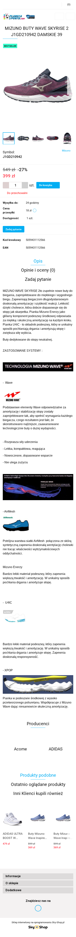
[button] (38, 876)
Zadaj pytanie (14, 229)
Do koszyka (46, 185)
